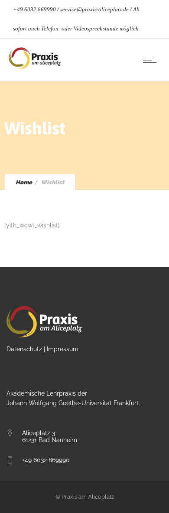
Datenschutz (24, 349)
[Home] (35, 66)
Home (24, 182)
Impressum (62, 349)
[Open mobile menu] (151, 60)
